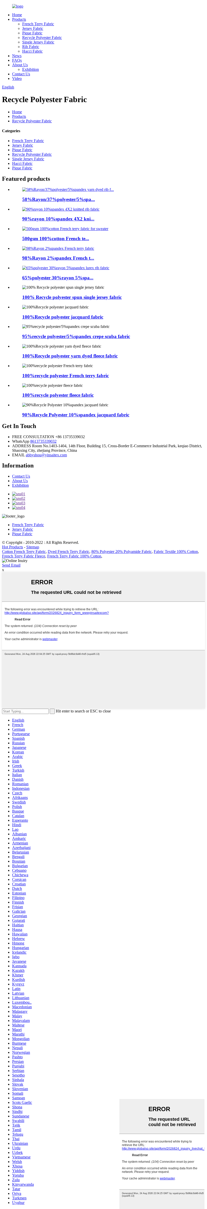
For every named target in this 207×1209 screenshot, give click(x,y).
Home (17, 15)
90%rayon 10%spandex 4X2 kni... (58, 218)
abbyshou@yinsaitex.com (46, 455)
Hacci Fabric (32, 51)
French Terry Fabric (38, 24)
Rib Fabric (30, 46)
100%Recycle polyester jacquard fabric (62, 317)
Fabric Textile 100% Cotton (176, 551)
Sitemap (32, 547)
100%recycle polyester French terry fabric (65, 375)
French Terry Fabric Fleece (23, 556)
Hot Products (12, 547)
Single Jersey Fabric (38, 42)
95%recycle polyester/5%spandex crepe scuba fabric (76, 336)
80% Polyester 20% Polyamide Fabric (121, 551)
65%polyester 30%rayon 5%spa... (57, 277)
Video (17, 78)
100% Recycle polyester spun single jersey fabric (72, 297)
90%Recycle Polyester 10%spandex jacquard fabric (75, 414)
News (16, 56)
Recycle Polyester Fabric (42, 37)
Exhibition (30, 69)
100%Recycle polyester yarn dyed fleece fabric (70, 356)
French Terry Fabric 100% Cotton (74, 556)
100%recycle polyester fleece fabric (58, 395)
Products (19, 19)
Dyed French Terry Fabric (68, 551)
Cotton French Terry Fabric (24, 551)
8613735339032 (43, 441)
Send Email (11, 565)
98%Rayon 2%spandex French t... (58, 258)
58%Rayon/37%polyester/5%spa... (58, 199)
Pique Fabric (32, 33)
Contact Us (21, 74)
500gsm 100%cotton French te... (55, 238)
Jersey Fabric (32, 28)
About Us (20, 65)
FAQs (17, 60)
